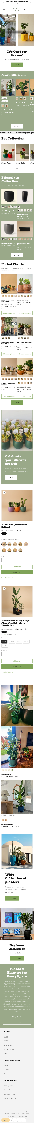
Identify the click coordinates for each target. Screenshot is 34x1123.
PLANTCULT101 (9, 1049)
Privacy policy (25, 1113)
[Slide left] (13, 121)
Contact (6, 1074)
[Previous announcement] (3, 2)
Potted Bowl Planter (24, 387)
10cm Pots (6, 163)
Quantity (4, 556)
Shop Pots (17, 1022)
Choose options (9, 313)
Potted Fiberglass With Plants (7, 343)
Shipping (3, 536)
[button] (4, 9)
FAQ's (6, 1065)
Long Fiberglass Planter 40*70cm (22, 215)
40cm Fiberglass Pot (8, 211)
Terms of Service (10, 1098)
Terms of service (12, 1116)
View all (17, 126)
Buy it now (17, 572)
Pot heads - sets (22, 300)
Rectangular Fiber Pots (23, 244)
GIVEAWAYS (8, 1045)
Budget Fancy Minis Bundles (8, 384)
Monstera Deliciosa (22, 103)
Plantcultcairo (16, 1111)
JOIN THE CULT (9, 1053)
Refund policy (15, 1113)
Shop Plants (17, 1017)
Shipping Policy (9, 1094)
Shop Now (12, 898)
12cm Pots (20, 163)
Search (6, 1070)
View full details (7, 578)
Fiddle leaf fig (6, 774)
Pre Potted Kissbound (24, 342)
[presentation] (16, 206)
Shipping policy (23, 1116)
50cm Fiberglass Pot (8, 243)
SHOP (17, 65)
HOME (6, 1036)
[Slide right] (21, 121)
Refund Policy (9, 1090)
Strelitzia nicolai (7, 110)
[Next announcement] (30, 2)
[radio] (4, 98)
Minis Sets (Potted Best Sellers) (7, 300)
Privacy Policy (9, 1086)
